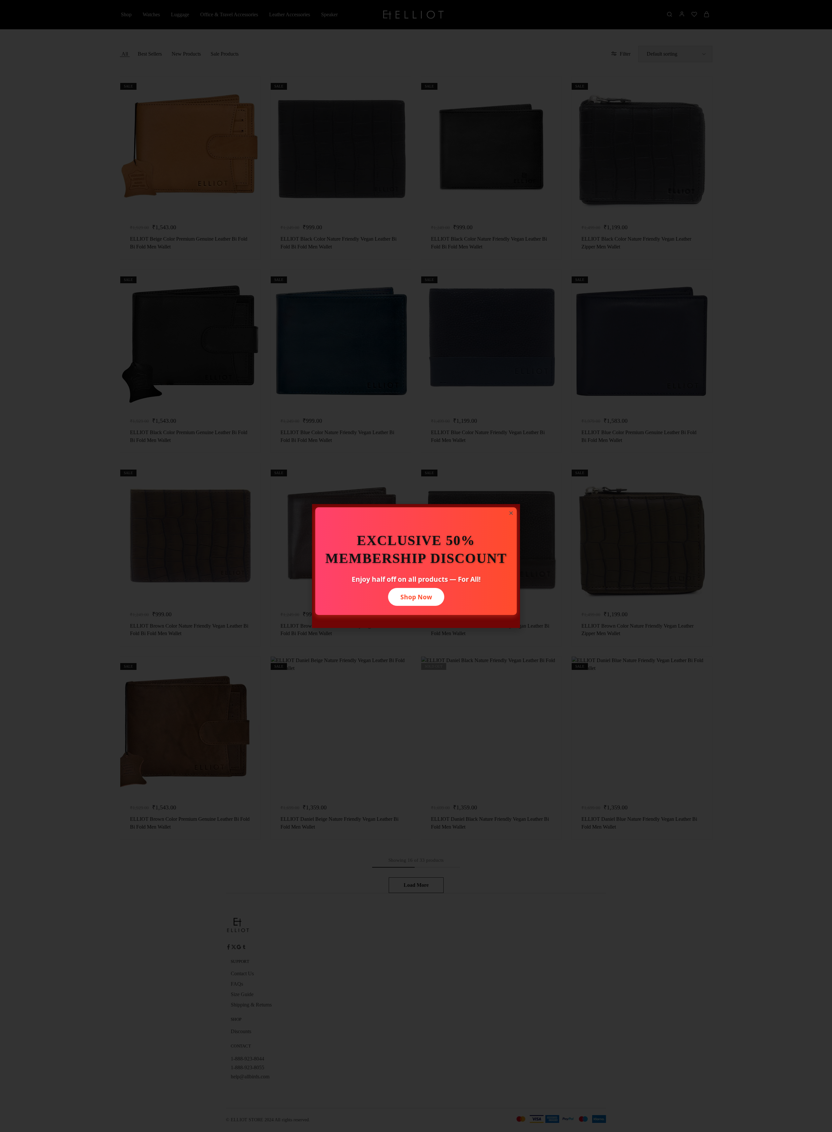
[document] (416, 566)
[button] (511, 513)
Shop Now (416, 597)
